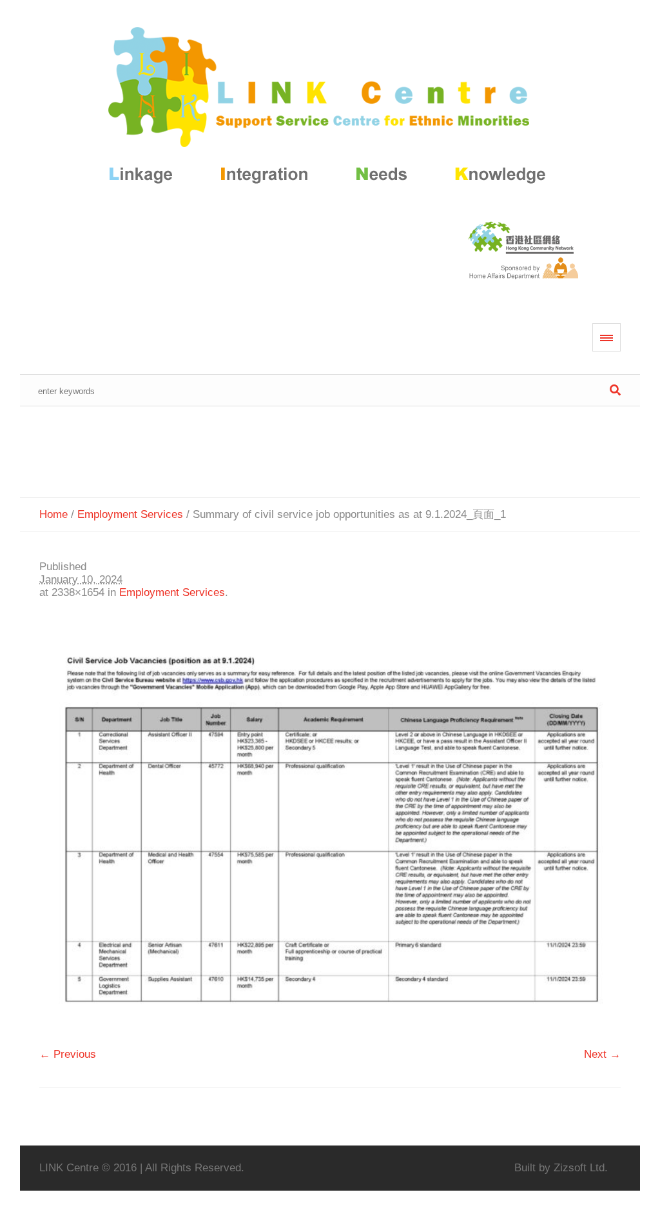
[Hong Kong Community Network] (330, 108)
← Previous (67, 1054)
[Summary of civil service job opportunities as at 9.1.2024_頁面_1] (330, 829)
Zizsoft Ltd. (581, 1168)
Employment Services (130, 514)
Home (53, 514)
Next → (602, 1054)
